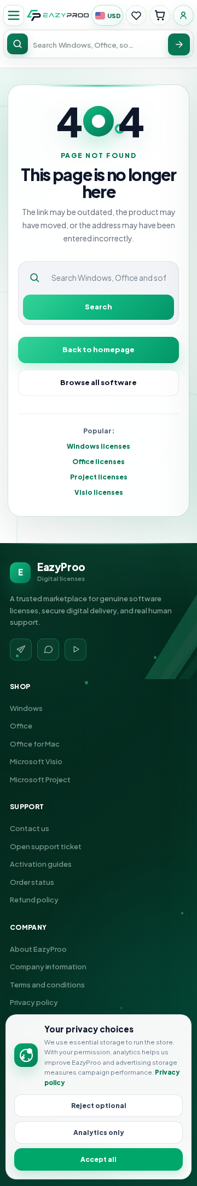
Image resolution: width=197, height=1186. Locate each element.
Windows (26, 708)
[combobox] (84, 45)
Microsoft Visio (36, 761)
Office (21, 725)
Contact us (29, 828)
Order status (32, 882)
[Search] (179, 44)
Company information (48, 966)
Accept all (98, 1159)
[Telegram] (21, 649)
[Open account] (183, 15)
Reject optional (98, 1106)
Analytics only (98, 1132)
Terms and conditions (47, 984)
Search (98, 306)
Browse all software (98, 382)
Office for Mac (35, 743)
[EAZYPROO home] (58, 15)
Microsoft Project (40, 779)
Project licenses (99, 477)
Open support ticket (46, 846)
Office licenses (98, 462)
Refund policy (34, 899)
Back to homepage (98, 349)
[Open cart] (159, 15)
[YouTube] (75, 649)
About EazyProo (38, 949)
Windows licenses (98, 446)
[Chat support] (48, 649)
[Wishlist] (136, 15)
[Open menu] (13, 15)
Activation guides (41, 864)
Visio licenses (98, 492)
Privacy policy (34, 1002)
